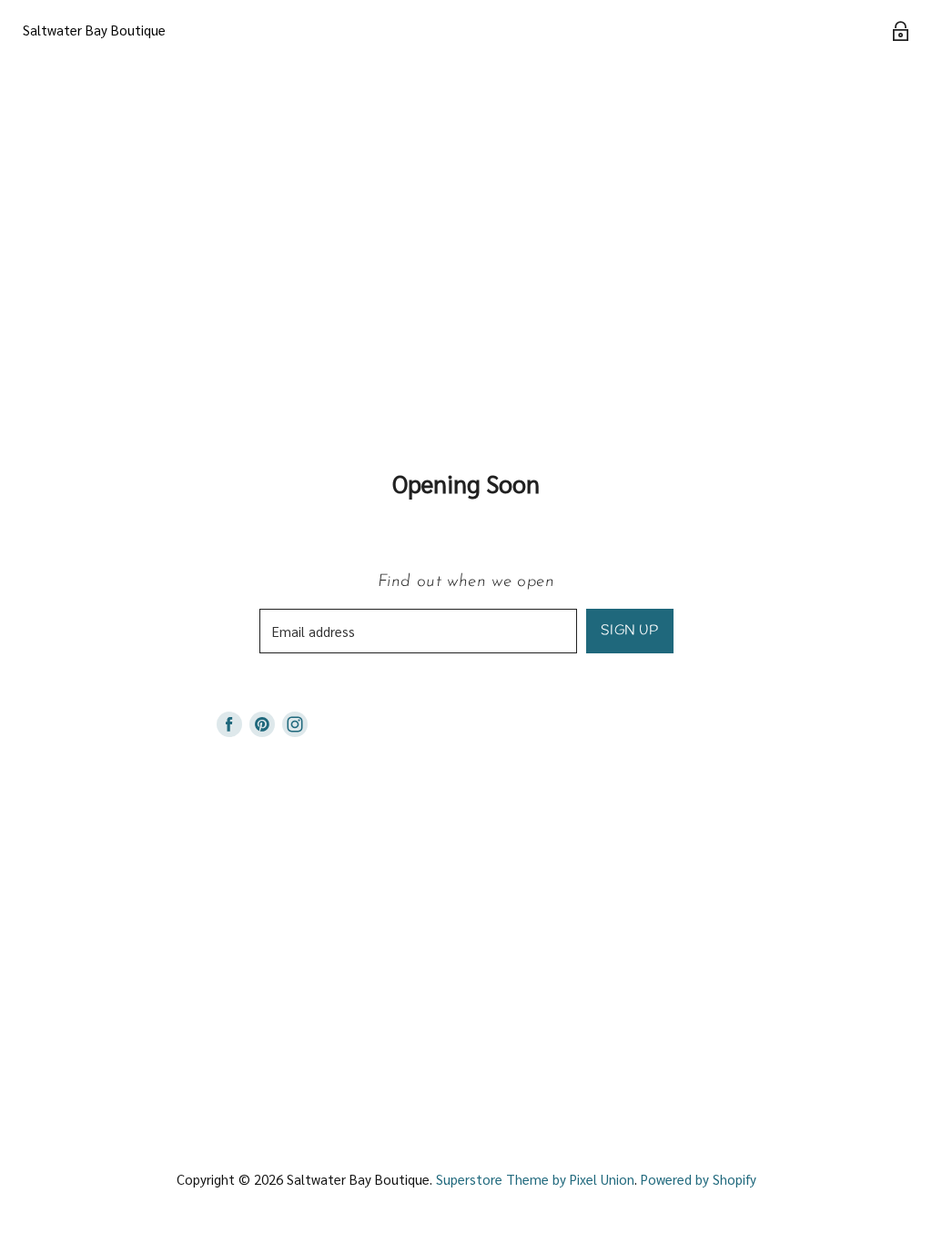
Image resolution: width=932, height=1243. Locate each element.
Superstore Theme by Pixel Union (535, 1178)
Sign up (629, 631)
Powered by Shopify (698, 1178)
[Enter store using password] (900, 31)
